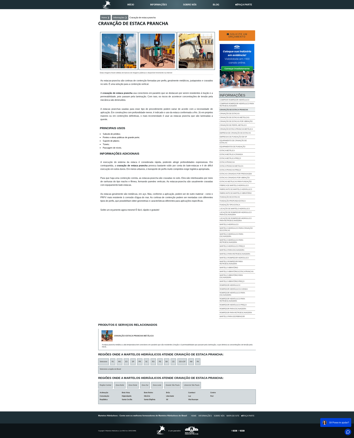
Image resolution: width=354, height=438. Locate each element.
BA (167, 362)
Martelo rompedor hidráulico (234, 258)
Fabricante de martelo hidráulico (236, 189)
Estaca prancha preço (230, 170)
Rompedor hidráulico (230, 285)
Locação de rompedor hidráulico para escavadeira (236, 213)
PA (198, 362)
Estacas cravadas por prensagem (236, 174)
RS (153, 362)
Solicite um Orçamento (237, 35)
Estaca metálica (227, 151)
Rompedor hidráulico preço (233, 305)
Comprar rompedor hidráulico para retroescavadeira (237, 105)
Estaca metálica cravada (231, 154)
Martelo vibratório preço (232, 281)
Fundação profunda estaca (233, 201)
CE (173, 362)
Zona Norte (120, 385)
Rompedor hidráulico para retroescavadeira (232, 300)
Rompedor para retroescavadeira (236, 313)
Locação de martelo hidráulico (235, 209)
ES (126, 362)
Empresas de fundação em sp (233, 137)
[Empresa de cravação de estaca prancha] (157, 51)
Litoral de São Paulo (191, 385)
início (130, 4)
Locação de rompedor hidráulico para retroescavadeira (236, 219)
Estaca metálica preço (230, 158)
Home (193, 416)
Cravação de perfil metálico (233, 125)
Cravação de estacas (230, 114)
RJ (113, 362)
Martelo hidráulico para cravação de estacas (236, 229)
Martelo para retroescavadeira (235, 254)
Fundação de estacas (230, 197)
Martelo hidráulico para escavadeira (231, 235)
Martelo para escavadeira (232, 250)
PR (140, 362)
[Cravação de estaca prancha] (119, 51)
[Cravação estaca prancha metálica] (107, 336)
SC (146, 362)
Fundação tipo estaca (230, 205)
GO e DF (182, 362)
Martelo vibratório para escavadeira (231, 276)
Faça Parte (245, 4)
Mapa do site (233, 416)
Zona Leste (157, 385)
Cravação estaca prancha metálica (236, 129)
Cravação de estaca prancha (234, 110)
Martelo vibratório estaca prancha (236, 271)
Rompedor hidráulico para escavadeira (232, 294)
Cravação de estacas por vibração (236, 121)
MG (119, 362)
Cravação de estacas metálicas (234, 117)
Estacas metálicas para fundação (236, 182)
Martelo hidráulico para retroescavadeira (231, 241)
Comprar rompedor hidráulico (234, 100)
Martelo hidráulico (229, 224)
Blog (216, 4)
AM (191, 362)
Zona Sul (145, 385)
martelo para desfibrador (232, 316)
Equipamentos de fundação (232, 147)
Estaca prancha (227, 162)
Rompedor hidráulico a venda (234, 289)
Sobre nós (189, 4)
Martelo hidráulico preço (232, 246)
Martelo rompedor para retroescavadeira (231, 263)
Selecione (103, 362)
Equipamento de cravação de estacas (233, 142)
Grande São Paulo (173, 385)
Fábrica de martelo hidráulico (234, 185)
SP (133, 362)
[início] (106, 4)
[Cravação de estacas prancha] (196, 51)
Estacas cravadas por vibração (235, 178)
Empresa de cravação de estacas (235, 133)
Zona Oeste (132, 385)
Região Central (105, 385)
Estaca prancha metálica (231, 166)
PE (160, 362)
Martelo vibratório (229, 268)
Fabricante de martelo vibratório (236, 193)
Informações (158, 4)
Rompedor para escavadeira (233, 309)
